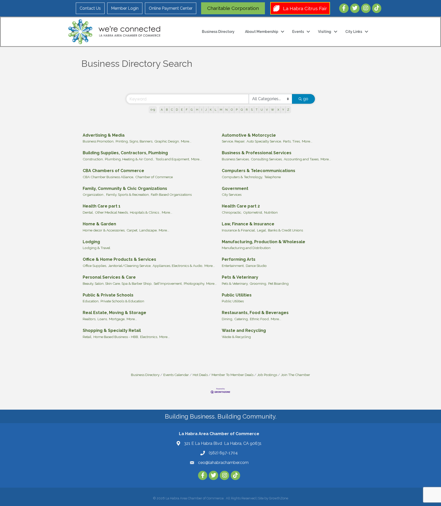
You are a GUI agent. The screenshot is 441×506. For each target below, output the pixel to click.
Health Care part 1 (101, 206)
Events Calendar (176, 375)
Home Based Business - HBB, (116, 337)
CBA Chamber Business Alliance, (108, 177)
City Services (231, 194)
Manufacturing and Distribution (246, 248)
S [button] (252, 109)
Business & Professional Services (256, 152)
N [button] (226, 109)
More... (186, 141)
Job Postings (267, 375)
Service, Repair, (233, 141)
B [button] (167, 109)
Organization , (94, 194)
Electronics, (149, 337)
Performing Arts (238, 259)
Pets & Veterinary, (235, 283)
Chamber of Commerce (154, 177)
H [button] (197, 109)
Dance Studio (256, 266)
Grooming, (258, 283)
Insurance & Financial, (239, 230)
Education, (91, 301)
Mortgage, (117, 319)
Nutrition (271, 212)
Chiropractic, (232, 212)
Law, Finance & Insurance (248, 224)
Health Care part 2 (241, 206)
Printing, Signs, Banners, (134, 141)
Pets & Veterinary (240, 277)
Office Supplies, (95, 266)
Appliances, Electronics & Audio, (178, 266)
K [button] (211, 109)
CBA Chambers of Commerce (113, 170)
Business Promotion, (98, 141)
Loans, (102, 319)
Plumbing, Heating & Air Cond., (129, 159)
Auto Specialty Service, (264, 141)
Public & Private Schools (108, 295)
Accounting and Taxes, (301, 159)
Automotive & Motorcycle (249, 135)
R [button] (247, 109)
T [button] (257, 109)
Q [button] (242, 109)
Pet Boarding (278, 283)
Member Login (125, 8)
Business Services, (236, 159)
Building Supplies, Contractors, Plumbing (125, 152)
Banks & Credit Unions (285, 230)
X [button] (278, 109)
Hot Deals (200, 375)
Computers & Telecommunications (258, 170)
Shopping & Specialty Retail (112, 330)
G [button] (192, 109)
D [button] (177, 109)
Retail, (87, 337)
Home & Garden (99, 224)
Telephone (272, 177)
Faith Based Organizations (171, 194)
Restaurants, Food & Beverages (255, 312)
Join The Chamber (295, 375)
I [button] (201, 109)
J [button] (206, 109)
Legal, (262, 230)
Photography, (194, 283)
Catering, (241, 319)
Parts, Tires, (292, 141)
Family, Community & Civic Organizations (125, 188)
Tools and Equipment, (172, 159)
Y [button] (283, 109)
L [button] (215, 109)
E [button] (182, 109)
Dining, (227, 319)
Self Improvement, (168, 283)
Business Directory (218, 32)
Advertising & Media (104, 135)
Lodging (91, 241)
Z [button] (288, 109)
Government (235, 188)
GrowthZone (278, 498)
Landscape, (148, 230)
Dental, (88, 212)
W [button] (272, 109)
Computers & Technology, (242, 177)
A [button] (162, 109)
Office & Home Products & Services (119, 259)
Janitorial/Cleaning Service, (129, 266)
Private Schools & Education (122, 301)
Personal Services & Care (109, 277)
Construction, (93, 159)
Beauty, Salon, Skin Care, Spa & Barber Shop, (117, 283)
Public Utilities (237, 295)
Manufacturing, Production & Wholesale (263, 241)
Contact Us (90, 8)
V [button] (267, 109)
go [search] (305, 98)
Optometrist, (253, 212)
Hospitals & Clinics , (145, 212)
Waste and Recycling (244, 330)
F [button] (187, 109)
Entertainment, (233, 266)
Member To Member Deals (232, 375)
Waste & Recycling (236, 337)
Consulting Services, (267, 159)
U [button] (262, 109)
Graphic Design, (167, 141)
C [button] (172, 109)
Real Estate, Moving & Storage (114, 312)
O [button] (232, 109)
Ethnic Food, (260, 319)
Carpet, (132, 230)
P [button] (237, 109)
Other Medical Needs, (112, 212)
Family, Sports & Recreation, (128, 194)
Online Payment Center (170, 8)
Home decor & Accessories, (104, 230)
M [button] (221, 109)
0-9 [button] (153, 109)
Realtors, (89, 319)
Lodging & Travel (96, 248)
